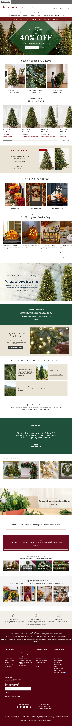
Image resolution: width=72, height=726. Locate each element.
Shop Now (19, 166)
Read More (36, 641)
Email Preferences (9, 664)
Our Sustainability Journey (60, 656)
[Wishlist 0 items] (64, 8)
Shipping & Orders (9, 658)
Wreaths (25, 15)
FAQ (6, 652)
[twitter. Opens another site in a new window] (24, 707)
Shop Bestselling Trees (14, 90)
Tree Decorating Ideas (41, 660)
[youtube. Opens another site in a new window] (27, 707)
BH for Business (8, 666)
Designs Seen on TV (41, 662)
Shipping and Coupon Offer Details (25, 662)
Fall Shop (17, 12)
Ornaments (43, 480)
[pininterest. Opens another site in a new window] (30, 707)
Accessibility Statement (25, 660)
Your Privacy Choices (59, 672)
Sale (63, 15)
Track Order (54, 8)
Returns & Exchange (9, 660)
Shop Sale (55, 19)
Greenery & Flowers (48, 15)
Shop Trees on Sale (31, 47)
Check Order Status (9, 656)
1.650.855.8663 (41, 708)
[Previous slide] (15, 168)
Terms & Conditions (58, 668)
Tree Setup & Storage (41, 658)
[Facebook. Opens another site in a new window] (21, 707)
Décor (38, 15)
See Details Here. (36, 526)
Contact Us (7, 654)
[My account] (61, 8)
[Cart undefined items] (68, 8)
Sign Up (8, 693)
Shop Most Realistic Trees (36, 90)
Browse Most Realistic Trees (56, 374)
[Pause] (70, 1)
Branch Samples (40, 656)
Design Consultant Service (25, 652)
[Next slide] (24, 168)
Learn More (36, 319)
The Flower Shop (14, 208)
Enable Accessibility (5, 1)
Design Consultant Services (42, 12)
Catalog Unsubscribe (24, 656)
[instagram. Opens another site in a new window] (17, 707)
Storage (57, 15)
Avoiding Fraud (23, 665)
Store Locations (57, 658)
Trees (4, 480)
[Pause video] (67, 329)
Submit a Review (23, 658)
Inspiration (24, 12)
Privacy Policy (57, 670)
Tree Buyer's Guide (40, 654)
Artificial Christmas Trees (14, 15)
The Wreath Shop (36, 208)
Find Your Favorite (22, 375)
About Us (56, 652)
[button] (32, 7)
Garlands (32, 15)
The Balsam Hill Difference (60, 654)
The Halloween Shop (57, 208)
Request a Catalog (23, 654)
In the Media (57, 662)
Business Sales (53, 12)
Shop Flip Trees (57, 90)
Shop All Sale (44, 47)
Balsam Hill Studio (58, 660)
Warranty (7, 662)
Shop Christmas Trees (15, 347)
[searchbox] (40, 7)
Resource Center (40, 652)
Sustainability (32, 12)
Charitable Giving (58, 664)
